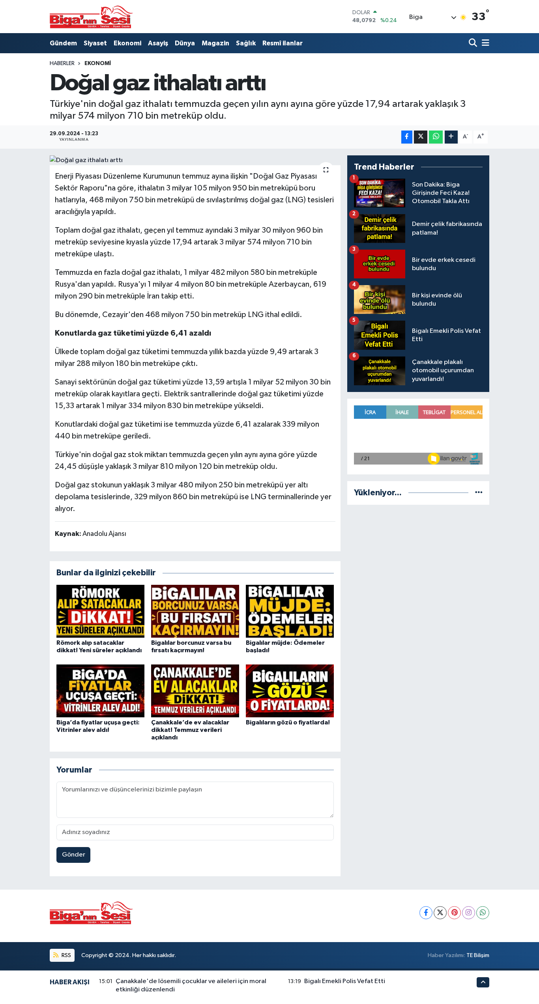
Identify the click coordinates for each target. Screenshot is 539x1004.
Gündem (63, 43)
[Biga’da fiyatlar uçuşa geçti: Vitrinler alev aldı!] (100, 690)
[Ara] (474, 43)
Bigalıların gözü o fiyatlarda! (288, 722)
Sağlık (246, 43)
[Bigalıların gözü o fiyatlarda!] (290, 690)
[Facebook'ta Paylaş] (406, 137)
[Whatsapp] (482, 912)
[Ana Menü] (484, 43)
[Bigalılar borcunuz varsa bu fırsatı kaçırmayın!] (195, 611)
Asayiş (158, 43)
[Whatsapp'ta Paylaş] (436, 137)
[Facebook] (425, 912)
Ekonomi (127, 43)
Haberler (62, 63)
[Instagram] (468, 912)
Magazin (215, 43)
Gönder (73, 854)
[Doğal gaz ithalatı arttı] (195, 160)
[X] (440, 912)
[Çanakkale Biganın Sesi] (91, 17)
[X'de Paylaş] (420, 137)
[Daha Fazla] (451, 137)
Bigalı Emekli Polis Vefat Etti (344, 981)
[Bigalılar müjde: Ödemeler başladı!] (290, 611)
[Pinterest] (454, 912)
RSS (65, 955)
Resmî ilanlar (282, 43)
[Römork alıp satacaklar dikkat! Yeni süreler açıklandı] (100, 611)
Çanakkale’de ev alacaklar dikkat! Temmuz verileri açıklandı (190, 730)
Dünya (185, 43)
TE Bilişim (477, 955)
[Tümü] (479, 492)
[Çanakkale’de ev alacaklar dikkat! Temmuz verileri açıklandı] (195, 690)
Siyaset (95, 43)
